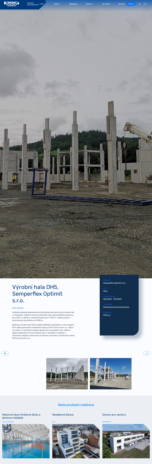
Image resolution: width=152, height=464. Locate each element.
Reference (73, 4)
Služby (56, 4)
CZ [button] (145, 4)
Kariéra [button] (131, 4)
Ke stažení (106, 4)
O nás (42, 4)
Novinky (89, 4)
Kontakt (122, 4)
